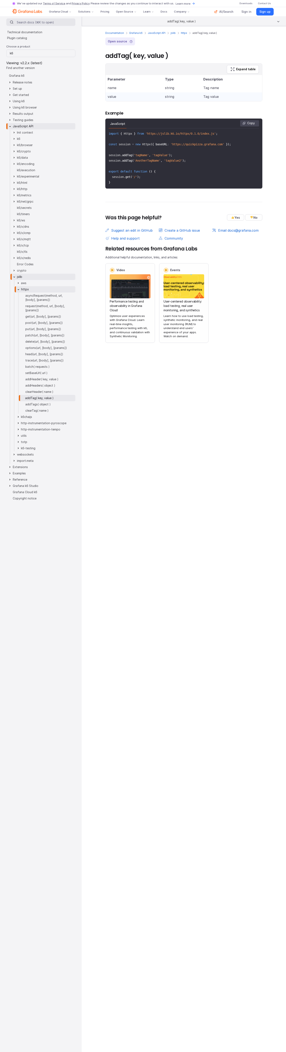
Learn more (183, 3)
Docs (164, 11)
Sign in (246, 11)
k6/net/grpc (25, 201)
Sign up (265, 11)
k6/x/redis (24, 258)
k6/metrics (24, 195)
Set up (17, 88)
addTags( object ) (38, 404)
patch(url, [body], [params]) (44, 335)
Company (180, 11)
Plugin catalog (17, 38)
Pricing (104, 11)
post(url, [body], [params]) (44, 322)
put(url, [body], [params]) (43, 329)
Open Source (124, 11)
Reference (20, 479)
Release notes (22, 82)
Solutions (84, 11)
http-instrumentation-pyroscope (43, 423)
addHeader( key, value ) (41, 379)
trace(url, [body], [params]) (44, 360)
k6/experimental (28, 176)
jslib (173, 32)
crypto (21, 270)
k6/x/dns (23, 226)
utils (24, 435)
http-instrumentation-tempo (40, 429)
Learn (147, 11)
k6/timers (23, 214)
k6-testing (28, 448)
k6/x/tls (22, 251)
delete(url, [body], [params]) (45, 341)
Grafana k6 (136, 32)
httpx (184, 32)
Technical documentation (24, 32)
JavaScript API (156, 32)
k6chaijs (26, 417)
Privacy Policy (80, 3)
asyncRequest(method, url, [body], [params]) (44, 297)
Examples (19, 473)
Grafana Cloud (58, 11)
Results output (23, 113)
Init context (25, 132)
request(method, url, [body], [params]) (45, 308)
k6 (18, 138)
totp (24, 442)
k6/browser (25, 145)
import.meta (25, 460)
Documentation (114, 32)
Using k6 (19, 101)
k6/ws (21, 220)
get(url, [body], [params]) (43, 316)
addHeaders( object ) (40, 385)
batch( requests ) (37, 366)
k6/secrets (24, 207)
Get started (21, 95)
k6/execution (26, 170)
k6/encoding (25, 164)
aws (23, 283)
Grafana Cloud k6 (25, 492)
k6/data (22, 157)
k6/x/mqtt (24, 239)
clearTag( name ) (37, 410)
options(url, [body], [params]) (46, 348)
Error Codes (25, 264)
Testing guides (23, 120)
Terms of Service (54, 3)
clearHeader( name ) (39, 391)
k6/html (22, 182)
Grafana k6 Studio (25, 486)
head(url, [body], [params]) (44, 354)
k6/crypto (24, 151)
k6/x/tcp (23, 245)
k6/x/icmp (24, 233)
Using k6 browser (25, 107)
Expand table (246, 69)
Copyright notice (24, 498)
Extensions (20, 467)
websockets (25, 454)
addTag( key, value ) (39, 398)
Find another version (20, 68)
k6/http (22, 189)
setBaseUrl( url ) (36, 373)
